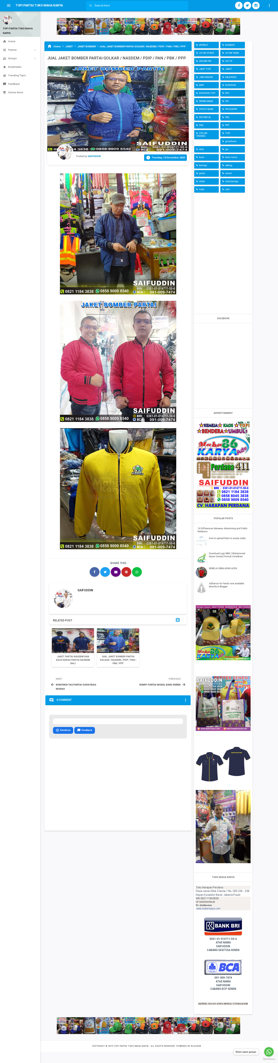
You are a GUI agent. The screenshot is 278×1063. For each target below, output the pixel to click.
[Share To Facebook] (94, 572)
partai (202, 173)
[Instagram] (256, 5)
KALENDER (230, 77)
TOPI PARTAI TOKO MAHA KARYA (131, 1046)
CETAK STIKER (206, 53)
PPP (227, 125)
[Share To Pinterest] (126, 572)
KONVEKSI (230, 85)
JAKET (228, 69)
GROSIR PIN (205, 61)
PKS (227, 117)
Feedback (84, 730)
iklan (201, 149)
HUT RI (228, 61)
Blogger (196, 1046)
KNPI (201, 85)
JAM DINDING (206, 77)
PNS (201, 125)
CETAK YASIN (232, 53)
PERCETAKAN (206, 109)
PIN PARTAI (205, 117)
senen (228, 173)
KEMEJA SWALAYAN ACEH (223, 568)
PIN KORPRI (231, 109)
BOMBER (230, 45)
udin (227, 189)
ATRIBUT (203, 45)
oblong (228, 165)
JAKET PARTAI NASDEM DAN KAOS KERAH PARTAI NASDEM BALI (73, 660)
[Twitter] (247, 5)
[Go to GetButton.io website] (269, 1059)
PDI (227, 101)
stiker (202, 181)
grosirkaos (230, 141)
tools (201, 189)
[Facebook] (239, 5)
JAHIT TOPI (205, 69)
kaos (201, 157)
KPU (227, 93)
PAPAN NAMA (206, 101)
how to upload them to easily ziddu (227, 538)
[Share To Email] (116, 572)
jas (226, 149)
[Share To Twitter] (105, 572)
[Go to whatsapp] (269, 1052)
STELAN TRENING (201, 134)
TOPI (227, 133)
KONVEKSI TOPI (207, 93)
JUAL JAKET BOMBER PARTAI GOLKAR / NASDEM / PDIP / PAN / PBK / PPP (118, 660)
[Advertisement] (223, 252)
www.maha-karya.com (208, 908)
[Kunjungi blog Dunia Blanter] (148, 26)
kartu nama (231, 157)
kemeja (203, 165)
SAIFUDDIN (85, 590)
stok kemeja (231, 181)
